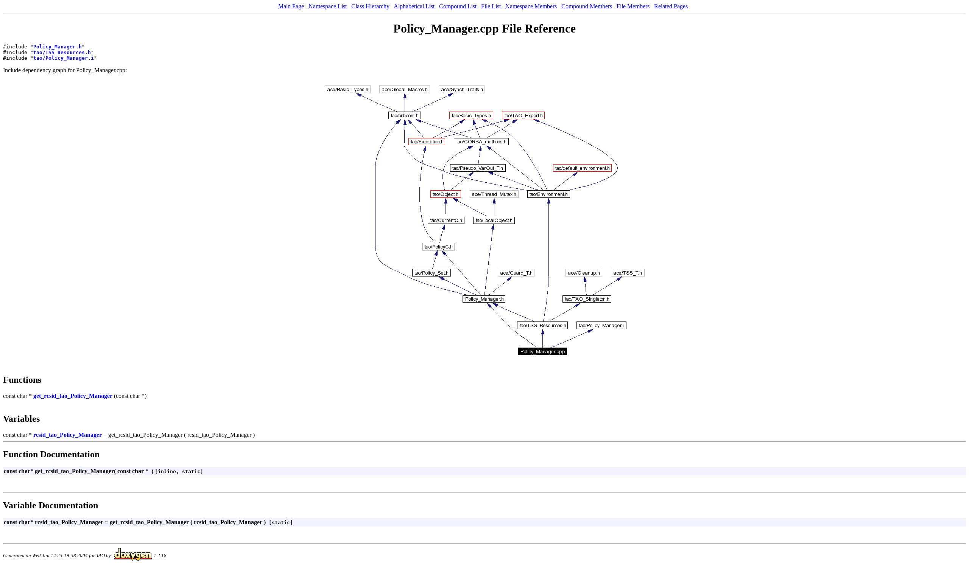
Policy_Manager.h (57, 47)
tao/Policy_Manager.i (63, 58)
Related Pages (671, 6)
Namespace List (327, 6)
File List (491, 6)
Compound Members (586, 6)
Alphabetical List (414, 6)
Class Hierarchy (370, 6)
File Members (633, 6)
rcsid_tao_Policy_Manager (67, 435)
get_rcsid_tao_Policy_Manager (72, 396)
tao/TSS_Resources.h (62, 52)
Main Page (291, 6)
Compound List (458, 6)
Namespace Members (531, 6)
